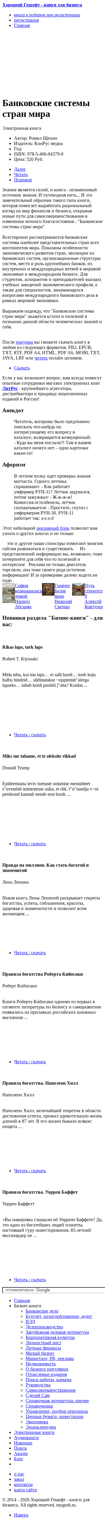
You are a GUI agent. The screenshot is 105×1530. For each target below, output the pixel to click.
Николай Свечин (63, 604)
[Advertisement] (37, 62)
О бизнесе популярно (47, 1369)
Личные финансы (43, 1347)
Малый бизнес (40, 1353)
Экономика (37, 1421)
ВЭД (30, 1321)
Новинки (23, 1442)
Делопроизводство (44, 1326)
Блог (18, 1458)
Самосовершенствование (51, 1390)
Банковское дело (42, 1310)
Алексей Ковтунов (94, 604)
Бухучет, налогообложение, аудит (59, 1316)
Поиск (20, 1448)
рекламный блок (52, 528)
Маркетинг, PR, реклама (50, 1358)
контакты (23, 1484)
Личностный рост (43, 1342)
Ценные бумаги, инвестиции (54, 1416)
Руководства (38, 1384)
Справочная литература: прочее (57, 1400)
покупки (24, 342)
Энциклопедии (41, 1427)
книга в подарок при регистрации (47, 14)
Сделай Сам (38, 1395)
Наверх (21, 1514)
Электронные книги (34, 1432)
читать (41, 357)
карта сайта (25, 1489)
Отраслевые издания (46, 1374)
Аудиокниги (26, 1437)
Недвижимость (41, 1363)
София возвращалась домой (28, 591)
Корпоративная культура (50, 1337)
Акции (21, 1453)
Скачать (22, 367)
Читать (21, 174)
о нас (19, 1473)
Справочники (39, 1405)
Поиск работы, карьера (48, 1379)
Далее (20, 169)
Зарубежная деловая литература (57, 1332)
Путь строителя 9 (94, 591)
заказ (19, 1479)
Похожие (23, 179)
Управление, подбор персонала (57, 1411)
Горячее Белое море (62, 591)
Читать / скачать (30, 734)
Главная (22, 1300)
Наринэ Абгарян (23, 604)
